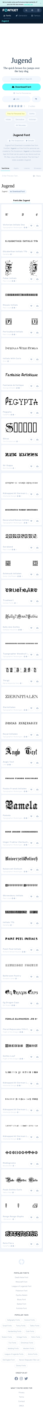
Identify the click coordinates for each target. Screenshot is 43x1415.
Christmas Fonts (27, 1343)
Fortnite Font (21, 1308)
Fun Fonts (12, 1343)
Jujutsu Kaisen (21, 1295)
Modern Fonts (7, 1337)
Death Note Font (21, 1277)
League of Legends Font (21, 1286)
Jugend (13, 148)
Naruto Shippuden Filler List (29, 1360)
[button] (32, 10)
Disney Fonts (21, 1366)
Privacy (21, 1393)
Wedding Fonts (13, 1349)
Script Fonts (7, 1326)
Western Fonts (28, 1349)
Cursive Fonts (29, 1320)
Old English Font (9, 1360)
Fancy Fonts (20, 1326)
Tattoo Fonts (34, 1326)
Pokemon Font (21, 1291)
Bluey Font (21, 1300)
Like (17, 99)
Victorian (32, 119)
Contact (21, 1401)
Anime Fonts (32, 1354)
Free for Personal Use (16, 114)
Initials (8, 119)
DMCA (21, 1406)
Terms (21, 1397)
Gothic (32, 114)
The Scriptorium (17, 141)
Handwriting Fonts (14, 1331)
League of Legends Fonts (14, 1354)
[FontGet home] (10, 10)
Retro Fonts (35, 1337)
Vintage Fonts (22, 1337)
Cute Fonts (30, 1331)
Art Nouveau (21, 125)
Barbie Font (21, 1304)
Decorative (20, 119)
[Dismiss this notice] (40, 3)
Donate (31, 141)
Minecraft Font (21, 1282)
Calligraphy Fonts (13, 1320)
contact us (28, 4)
